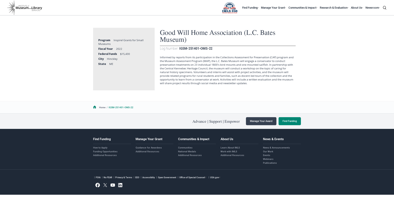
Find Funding (290, 121)
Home (102, 107)
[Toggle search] (384, 8)
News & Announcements (276, 147)
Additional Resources (105, 155)
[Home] (24, 7)
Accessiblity (148, 177)
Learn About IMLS (230, 147)
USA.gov (214, 177)
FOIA (98, 177)
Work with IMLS (229, 151)
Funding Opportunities (105, 151)
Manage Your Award (261, 121)
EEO (137, 177)
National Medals (187, 151)
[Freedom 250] (229, 7)
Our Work (268, 151)
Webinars (268, 159)
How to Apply (100, 147)
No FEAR (108, 177)
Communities (185, 147)
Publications (270, 163)
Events (266, 155)
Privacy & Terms (123, 177)
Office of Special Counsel (192, 177)
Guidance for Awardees (149, 147)
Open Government (167, 177)
